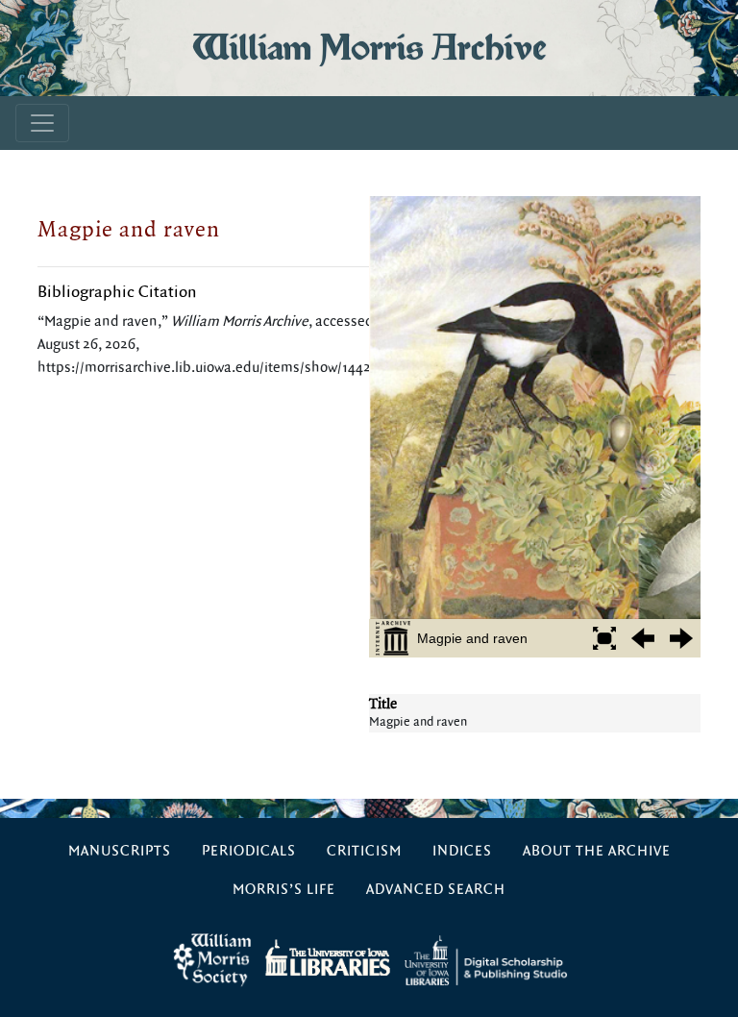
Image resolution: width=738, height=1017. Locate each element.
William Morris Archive (369, 47)
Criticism (364, 851)
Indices (462, 851)
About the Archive (597, 851)
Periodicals (249, 851)
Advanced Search (435, 890)
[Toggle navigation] (42, 123)
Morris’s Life (284, 890)
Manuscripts (119, 851)
